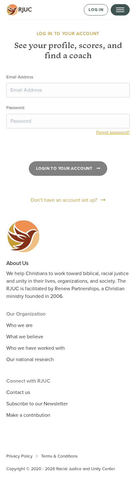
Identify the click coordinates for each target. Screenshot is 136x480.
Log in (96, 9)
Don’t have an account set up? (64, 200)
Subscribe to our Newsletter (37, 404)
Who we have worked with (35, 348)
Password (15, 107)
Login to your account (65, 168)
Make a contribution (28, 415)
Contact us (18, 392)
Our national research (30, 359)
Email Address (19, 77)
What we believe (24, 337)
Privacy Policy (19, 456)
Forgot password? (113, 132)
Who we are (19, 325)
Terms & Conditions (59, 456)
